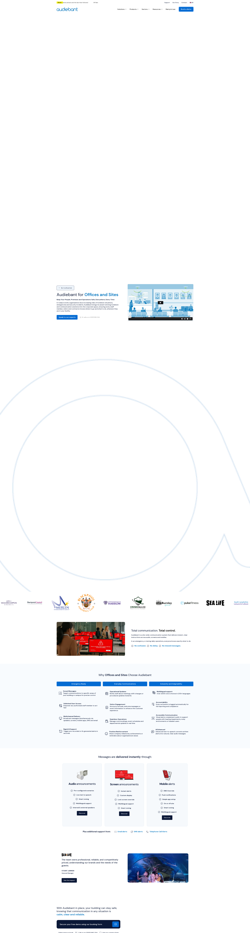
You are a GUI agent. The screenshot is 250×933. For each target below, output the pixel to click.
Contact (184, 2)
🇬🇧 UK (191, 2)
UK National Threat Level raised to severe (69, 2)
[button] (79, 684)
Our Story (175, 2)
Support (167, 2)
